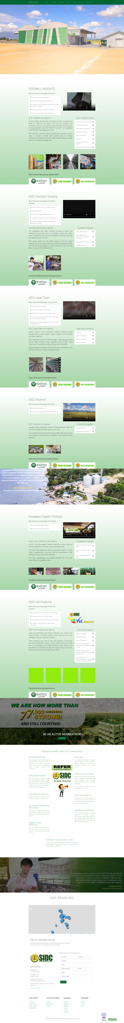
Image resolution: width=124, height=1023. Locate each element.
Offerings (53, 2)
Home (46, 2)
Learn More (62, 738)
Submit (63, 982)
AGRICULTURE (33, 2)
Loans (65, 1008)
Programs (67, 1004)
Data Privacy (112, 1019)
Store (82, 1006)
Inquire (74, 2)
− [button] (30, 909)
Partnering (61, 2)
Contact (81, 2)
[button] (9, 39)
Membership (33, 1008)
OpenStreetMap (76, 933)
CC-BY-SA (86, 933)
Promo (83, 1004)
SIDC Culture (33, 1006)
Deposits (66, 1006)
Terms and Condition (35, 988)
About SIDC (32, 1004)
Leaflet (68, 933)
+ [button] (30, 907)
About (68, 2)
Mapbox (93, 933)
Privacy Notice (90, 2)
